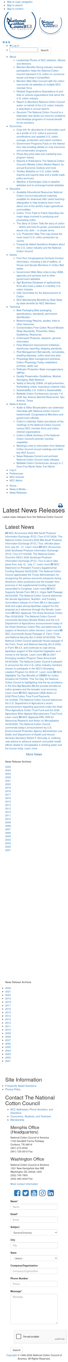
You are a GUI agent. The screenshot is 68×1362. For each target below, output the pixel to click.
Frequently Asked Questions (41, 247)
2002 (8, 846)
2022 (8, 777)
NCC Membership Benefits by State (40, 301)
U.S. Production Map (39, 237)
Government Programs (41, 147)
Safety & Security (41, 384)
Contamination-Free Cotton (40, 331)
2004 (8, 839)
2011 (8, 815)
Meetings (41, 449)
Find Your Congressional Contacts (40, 263)
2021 (8, 780)
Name (14, 1201)
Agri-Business (39, 286)
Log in (13, 470)
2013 (8, 808)
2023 (8, 773)
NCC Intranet (17, 477)
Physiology (39, 362)
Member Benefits (40, 72)
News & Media (17, 489)
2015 (8, 801)
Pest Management (41, 353)
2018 (8, 791)
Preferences (16, 473)
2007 (8, 829)
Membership (17, 1119)
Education (15, 188)
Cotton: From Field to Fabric (40, 216)
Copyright (11, 1355)
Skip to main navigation (20, 1)
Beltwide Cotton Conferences (41, 397)
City (12, 1239)
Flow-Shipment (39, 346)
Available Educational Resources (40, 200)
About (13, 56)
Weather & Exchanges (40, 183)
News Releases (38, 457)
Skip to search (15, 5)
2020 (8, 784)
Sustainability (39, 390)
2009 (8, 822)
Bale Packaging (37, 313)
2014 (8, 805)
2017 (8, 794)
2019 (8, 787)
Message (16, 1291)
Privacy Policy (12, 1089)
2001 (8, 850)
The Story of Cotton (41, 227)
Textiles (41, 174)
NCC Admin (16, 480)
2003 (8, 843)
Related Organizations (40, 95)
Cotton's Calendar (40, 426)
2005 (8, 836)
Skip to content (15, 8)
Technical (15, 306)
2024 (8, 770)
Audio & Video (40, 413)
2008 (8, 825)
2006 (8, 832)
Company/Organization (24, 1265)
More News (34, 754)
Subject (15, 1227)
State (13, 1252)
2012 (8, 812)
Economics (16, 126)
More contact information (24, 1184)
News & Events (18, 404)
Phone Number (19, 1278)
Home (13, 485)
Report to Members (41, 105)
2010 (8, 819)
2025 (8, 766)
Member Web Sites (40, 84)
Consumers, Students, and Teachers (30, 1116)
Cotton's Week (38, 438)
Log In (15, 45)
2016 (8, 798)
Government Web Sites (40, 275)
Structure (41, 117)
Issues (13, 254)
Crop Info (41, 135)
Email (14, 1214)
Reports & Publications (40, 164)
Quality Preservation (39, 377)
